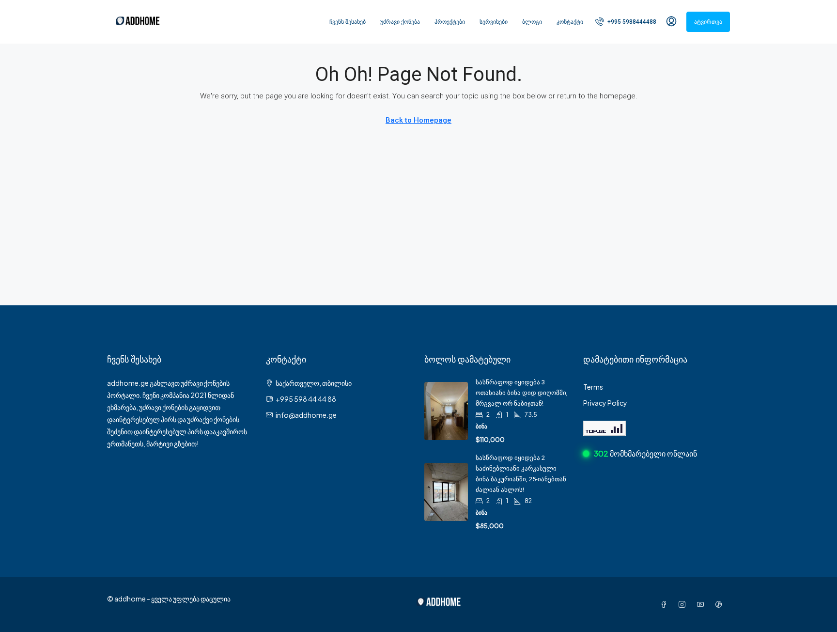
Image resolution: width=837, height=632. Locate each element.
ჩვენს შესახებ (347, 21)
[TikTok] (720, 604)
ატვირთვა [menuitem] (708, 21)
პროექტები (449, 21)
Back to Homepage (418, 120)
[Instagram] (684, 604)
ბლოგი (532, 21)
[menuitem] (625, 22)
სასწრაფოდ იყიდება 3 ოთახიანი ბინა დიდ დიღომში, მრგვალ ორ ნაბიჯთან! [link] (522, 393)
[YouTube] (702, 604)
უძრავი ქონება (400, 21)
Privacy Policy (605, 402)
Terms (593, 386)
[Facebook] (665, 604)
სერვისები (494, 21)
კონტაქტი (570, 21)
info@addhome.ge (306, 415)
